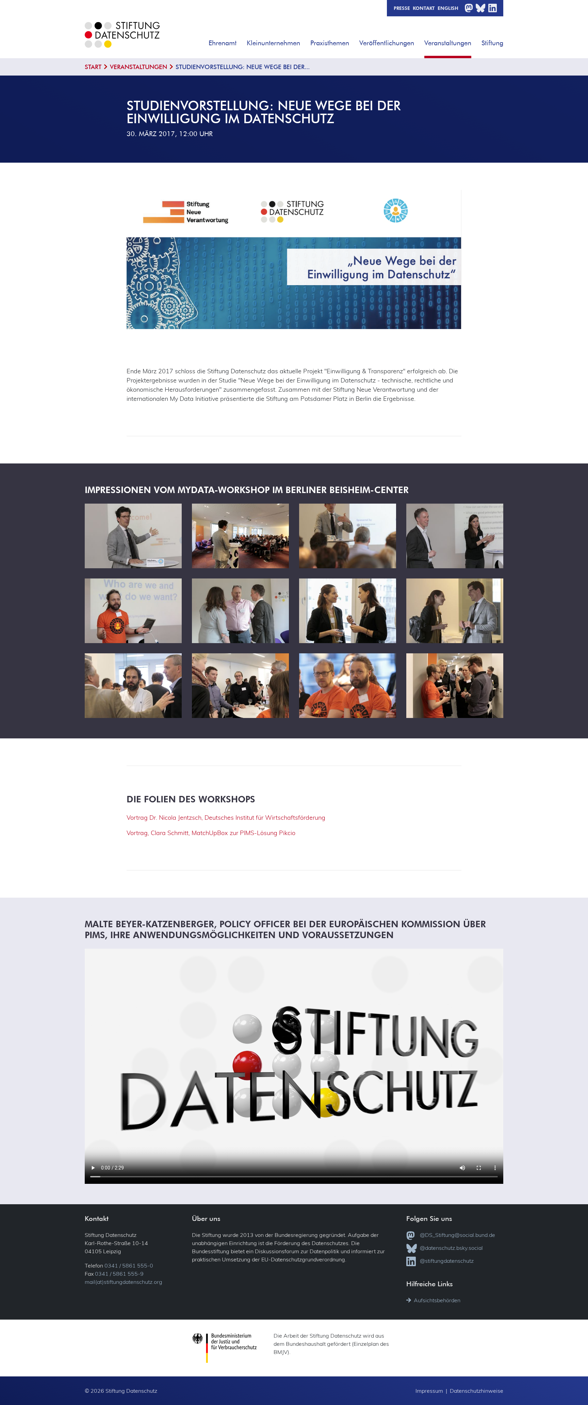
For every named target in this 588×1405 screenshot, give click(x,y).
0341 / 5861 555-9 (119, 1273)
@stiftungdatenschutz (447, 1260)
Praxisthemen (329, 42)
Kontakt (424, 8)
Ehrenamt (222, 42)
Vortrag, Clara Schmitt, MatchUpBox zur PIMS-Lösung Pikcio (211, 833)
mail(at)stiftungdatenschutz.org (123, 1281)
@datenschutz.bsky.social (451, 1247)
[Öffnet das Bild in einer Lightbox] (133, 535)
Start (93, 67)
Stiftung (492, 42)
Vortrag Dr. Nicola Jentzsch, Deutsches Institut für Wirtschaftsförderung (226, 817)
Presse (402, 8)
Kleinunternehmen (273, 42)
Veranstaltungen (447, 42)
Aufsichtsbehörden (437, 1300)
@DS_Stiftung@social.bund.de (457, 1234)
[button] (241, 40)
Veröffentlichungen (386, 42)
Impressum (429, 1390)
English (448, 8)
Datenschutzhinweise (476, 1390)
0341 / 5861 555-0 (128, 1265)
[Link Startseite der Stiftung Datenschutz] (122, 40)
